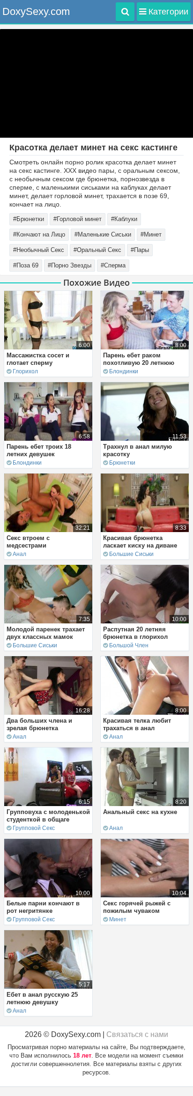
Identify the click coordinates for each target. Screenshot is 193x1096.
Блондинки (123, 371)
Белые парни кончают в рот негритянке (43, 907)
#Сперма (113, 265)
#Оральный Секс (97, 249)
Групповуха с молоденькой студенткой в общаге (48, 815)
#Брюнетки (28, 218)
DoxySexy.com (36, 11)
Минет (117, 919)
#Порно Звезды (69, 265)
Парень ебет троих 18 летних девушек (39, 450)
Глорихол (25, 371)
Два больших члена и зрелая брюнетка (39, 724)
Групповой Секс (34, 828)
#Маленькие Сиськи (102, 234)
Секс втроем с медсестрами (28, 541)
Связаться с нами (137, 1034)
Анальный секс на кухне (140, 811)
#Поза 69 (25, 265)
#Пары (140, 249)
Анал (19, 554)
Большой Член (128, 645)
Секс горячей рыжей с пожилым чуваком (137, 907)
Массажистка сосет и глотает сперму (38, 359)
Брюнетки (122, 462)
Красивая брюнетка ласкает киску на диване (140, 541)
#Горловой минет (77, 218)
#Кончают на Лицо (39, 234)
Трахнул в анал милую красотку (137, 450)
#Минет (151, 234)
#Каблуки (124, 218)
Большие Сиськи (131, 554)
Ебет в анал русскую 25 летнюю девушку (42, 998)
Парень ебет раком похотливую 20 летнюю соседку (138, 363)
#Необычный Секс (38, 249)
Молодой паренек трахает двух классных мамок (46, 633)
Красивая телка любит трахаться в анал (137, 724)
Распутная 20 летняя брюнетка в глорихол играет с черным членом (140, 637)
